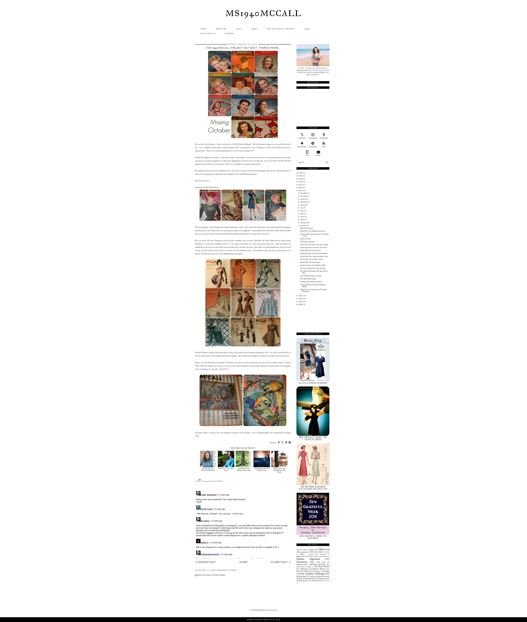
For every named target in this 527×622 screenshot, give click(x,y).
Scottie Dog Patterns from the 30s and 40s (313, 247)
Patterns (307, 571)
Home (203, 29)
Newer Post (207, 562)
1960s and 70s (208, 33)
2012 (300, 295)
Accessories (323, 554)
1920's (304, 549)
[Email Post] (199, 479)
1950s (307, 29)
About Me (221, 29)
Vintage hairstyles (302, 580)
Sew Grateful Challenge (312, 573)
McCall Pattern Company (304, 566)
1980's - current (306, 554)
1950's (312, 552)
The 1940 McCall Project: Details (310, 276)
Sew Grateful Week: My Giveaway (313, 537)
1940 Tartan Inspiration (307, 242)
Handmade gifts (301, 564)
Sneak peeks (310, 578)
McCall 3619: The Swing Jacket (310, 262)
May (302, 214)
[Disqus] (243, 524)
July (302, 208)
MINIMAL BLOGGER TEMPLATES (259, 619)
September (304, 202)
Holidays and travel (318, 564)
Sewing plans (301, 576)
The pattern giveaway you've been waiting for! (312, 488)
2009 (300, 304)
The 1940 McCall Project (281, 29)
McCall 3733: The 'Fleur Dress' (226, 469)
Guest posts (320, 562)
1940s (254, 29)
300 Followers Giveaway (313, 383)
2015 (300, 185)
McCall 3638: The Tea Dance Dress (311, 259)
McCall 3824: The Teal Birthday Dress (261, 469)
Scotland (326, 571)
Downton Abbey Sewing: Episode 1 (311, 281)
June (302, 211)
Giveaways (301, 561)
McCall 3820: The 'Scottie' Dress (310, 250)
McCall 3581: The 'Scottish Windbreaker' (208, 469)
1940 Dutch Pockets (306, 228)
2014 (300, 187)
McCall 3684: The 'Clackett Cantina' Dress (243, 469)
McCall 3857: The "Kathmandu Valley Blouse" (279, 470)
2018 (300, 179)
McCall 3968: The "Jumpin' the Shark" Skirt (314, 256)
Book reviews (313, 556)
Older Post (279, 562)
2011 (300, 298)
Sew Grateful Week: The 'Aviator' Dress (313, 438)
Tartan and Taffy (305, 238)
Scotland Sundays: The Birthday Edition (313, 265)
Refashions (317, 571)
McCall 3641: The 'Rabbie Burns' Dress (312, 231)
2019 (300, 176)
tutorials (327, 580)
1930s (239, 29)
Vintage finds (323, 578)
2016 (300, 182)
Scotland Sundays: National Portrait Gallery (314, 253)
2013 (300, 190)
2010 (300, 301)
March (303, 219)
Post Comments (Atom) (223, 570)
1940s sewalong (301, 552)
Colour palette (323, 556)
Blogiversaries (300, 556)
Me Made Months (322, 566)
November (304, 196)
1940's (321, 549)
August (303, 205)
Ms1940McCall (263, 13)
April (302, 217)
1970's (327, 552)
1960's (321, 552)
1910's (298, 549)
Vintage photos (317, 580)
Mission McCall (319, 569)
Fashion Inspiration (308, 558)
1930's (311, 550)
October (303, 199)
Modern (229, 33)
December (304, 193)
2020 (300, 173)
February (303, 222)
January (303, 225)
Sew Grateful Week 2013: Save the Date (312, 268)
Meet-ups (304, 569)
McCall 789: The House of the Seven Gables (314, 244)
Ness (298, 571)
